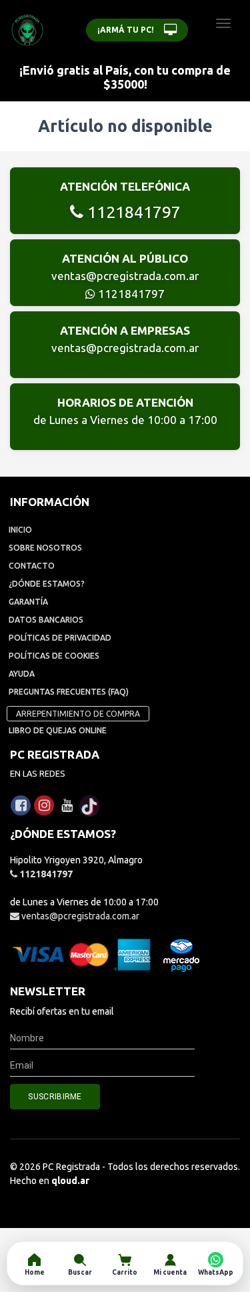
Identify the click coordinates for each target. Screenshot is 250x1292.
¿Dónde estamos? (47, 583)
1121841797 (132, 212)
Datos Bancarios (46, 619)
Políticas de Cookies (54, 655)
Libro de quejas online (58, 730)
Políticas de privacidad (60, 637)
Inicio (20, 529)
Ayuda (22, 673)
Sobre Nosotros (45, 547)
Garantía (28, 601)
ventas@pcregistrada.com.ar (125, 275)
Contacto (32, 565)
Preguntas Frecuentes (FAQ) (69, 691)
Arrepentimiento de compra (78, 713)
